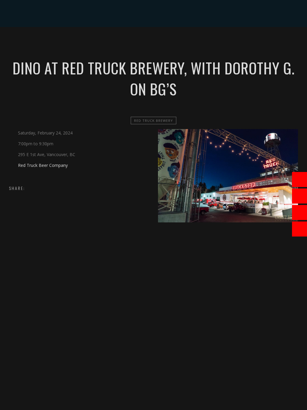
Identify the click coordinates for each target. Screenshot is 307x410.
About (62, 40)
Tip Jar (204, 40)
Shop (182, 40)
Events (86, 40)
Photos (158, 40)
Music (109, 40)
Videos (133, 40)
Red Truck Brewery (153, 120)
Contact (230, 40)
